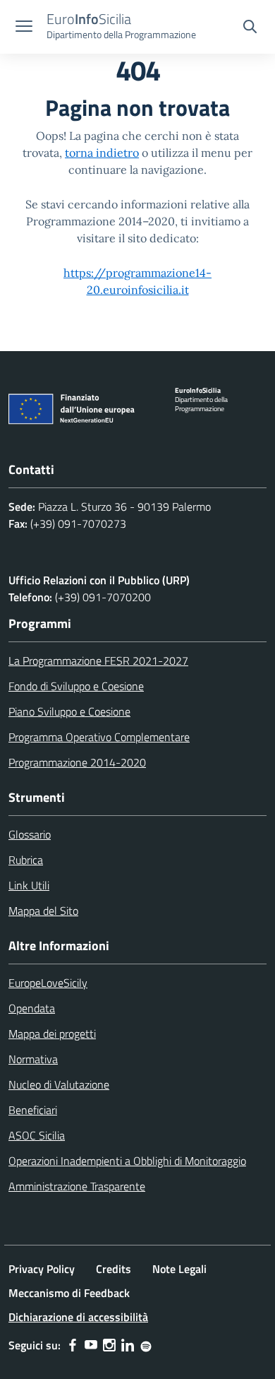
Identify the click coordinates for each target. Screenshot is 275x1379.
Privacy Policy (41, 1268)
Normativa (33, 1058)
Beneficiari (32, 1109)
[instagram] (109, 1345)
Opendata (31, 1008)
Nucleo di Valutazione (58, 1084)
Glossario (29, 834)
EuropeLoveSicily (47, 982)
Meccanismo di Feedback (69, 1292)
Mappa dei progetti (52, 1033)
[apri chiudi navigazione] (24, 27)
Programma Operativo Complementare (99, 736)
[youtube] (91, 1345)
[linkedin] (127, 1345)
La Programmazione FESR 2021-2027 (98, 660)
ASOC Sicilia (36, 1135)
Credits (113, 1268)
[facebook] (72, 1345)
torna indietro (102, 153)
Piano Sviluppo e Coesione (69, 711)
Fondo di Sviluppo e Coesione (76, 685)
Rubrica (25, 859)
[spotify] (146, 1345)
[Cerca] (250, 28)
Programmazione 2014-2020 (77, 762)
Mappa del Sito (43, 910)
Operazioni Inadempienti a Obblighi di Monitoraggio (127, 1160)
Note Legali (179, 1268)
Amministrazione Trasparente (76, 1186)
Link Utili (28, 885)
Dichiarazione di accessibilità (78, 1316)
